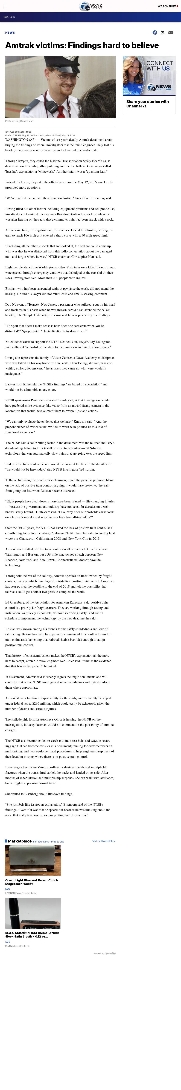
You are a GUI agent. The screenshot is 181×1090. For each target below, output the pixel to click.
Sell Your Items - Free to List (48, 841)
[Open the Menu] (5, 6)
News (10, 32)
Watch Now (167, 6)
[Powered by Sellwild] (110, 953)
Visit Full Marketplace (104, 841)
